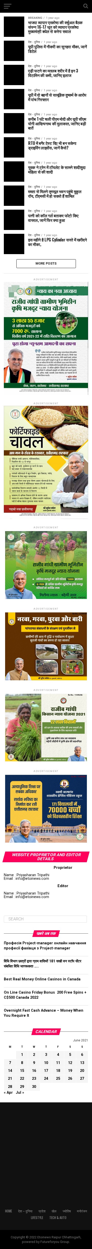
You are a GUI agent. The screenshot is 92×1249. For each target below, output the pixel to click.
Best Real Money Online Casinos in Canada (42, 979)
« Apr (8, 1092)
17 (46, 1071)
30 (34, 1087)
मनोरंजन (82, 1211)
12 (70, 1063)
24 (46, 1078)
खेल (54, 1211)
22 (22, 1078)
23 (34, 1078)
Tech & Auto (57, 1217)
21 (10, 1078)
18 (58, 1071)
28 (10, 1087)
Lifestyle (37, 1217)
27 (82, 1078)
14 (10, 1071)
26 (70, 1078)
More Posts (46, 263)
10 (46, 1063)
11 (58, 1063)
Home (8, 1211)
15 (22, 1071)
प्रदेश (42, 1211)
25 (58, 1078)
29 (22, 1087)
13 (82, 1063)
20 (82, 1071)
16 (34, 1071)
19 (70, 1071)
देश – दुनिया (25, 1211)
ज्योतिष (67, 1211)
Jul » (20, 1092)
